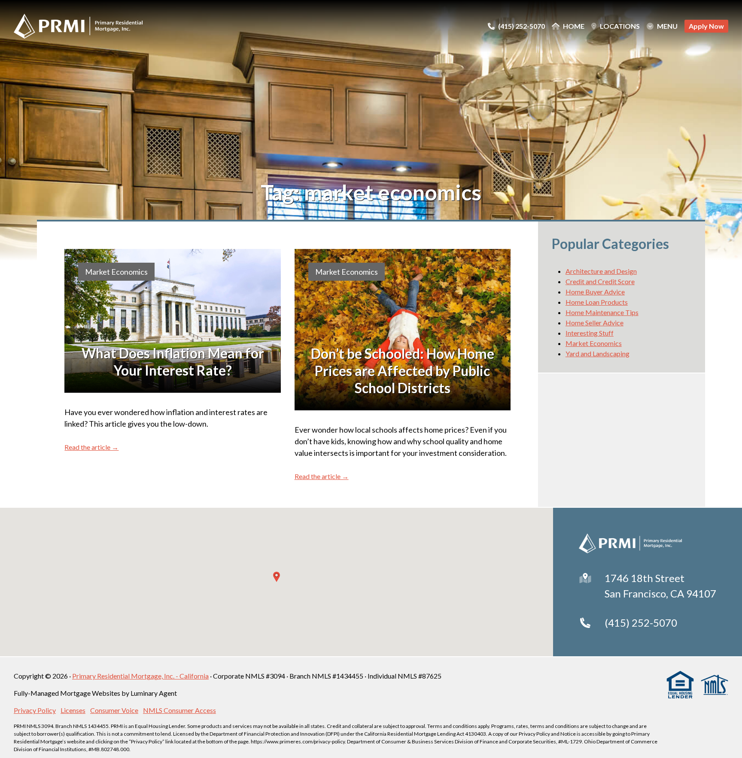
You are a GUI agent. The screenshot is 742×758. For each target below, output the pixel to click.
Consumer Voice (114, 710)
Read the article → (91, 447)
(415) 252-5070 (641, 622)
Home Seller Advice (594, 322)
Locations (620, 26)
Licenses (73, 710)
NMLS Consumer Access (179, 710)
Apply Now (706, 26)
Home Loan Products (597, 302)
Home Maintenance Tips (602, 312)
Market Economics (116, 271)
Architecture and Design (601, 271)
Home (573, 26)
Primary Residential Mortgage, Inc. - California (140, 676)
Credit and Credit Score (600, 281)
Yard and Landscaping (597, 353)
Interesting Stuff (590, 333)
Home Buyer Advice (595, 292)
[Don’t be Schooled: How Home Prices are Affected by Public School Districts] (403, 329)
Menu (667, 26)
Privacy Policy (35, 710)
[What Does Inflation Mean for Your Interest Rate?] (172, 321)
